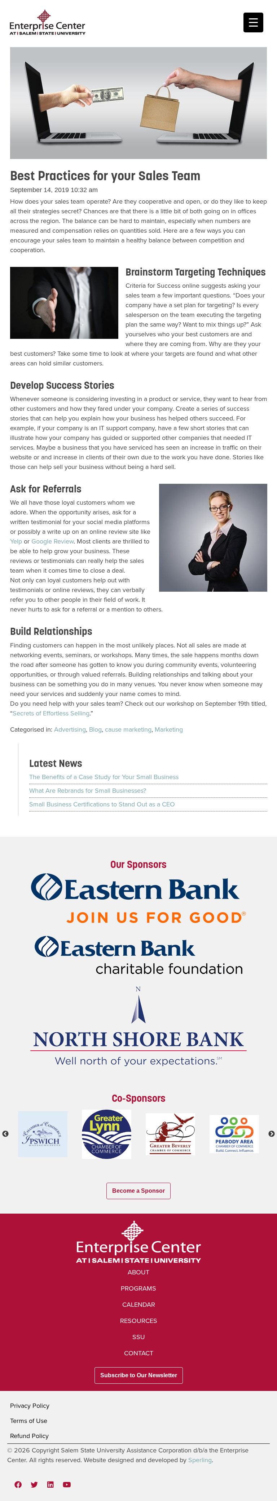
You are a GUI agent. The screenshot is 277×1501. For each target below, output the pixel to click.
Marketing (169, 729)
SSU (138, 1337)
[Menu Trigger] (253, 22)
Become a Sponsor (138, 1191)
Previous (5, 1134)
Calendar (138, 1305)
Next (271, 1134)
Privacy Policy (29, 1406)
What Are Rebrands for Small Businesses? (87, 791)
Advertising (70, 729)
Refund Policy (29, 1436)
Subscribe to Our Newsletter (138, 1375)
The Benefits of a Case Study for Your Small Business (104, 777)
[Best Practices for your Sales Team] (138, 154)
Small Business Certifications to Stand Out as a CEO (102, 804)
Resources (138, 1321)
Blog (95, 729)
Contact (138, 1353)
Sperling (200, 1460)
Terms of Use (28, 1421)
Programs (138, 1288)
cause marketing (128, 729)
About (138, 1272)
